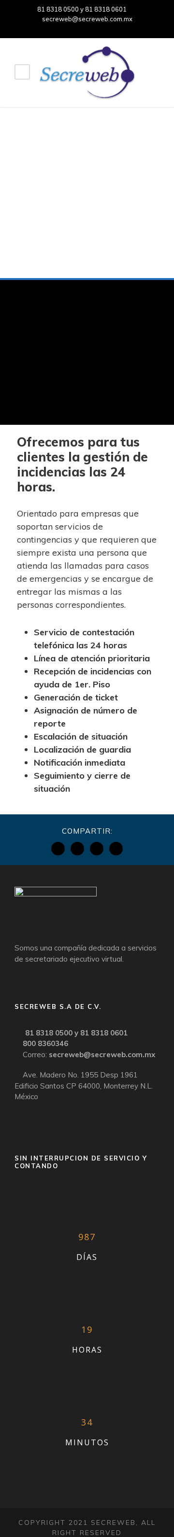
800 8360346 (45, 1043)
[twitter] (104, 28)
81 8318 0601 (106, 9)
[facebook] (70, 28)
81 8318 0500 (58, 9)
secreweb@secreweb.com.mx (87, 19)
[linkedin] (87, 28)
